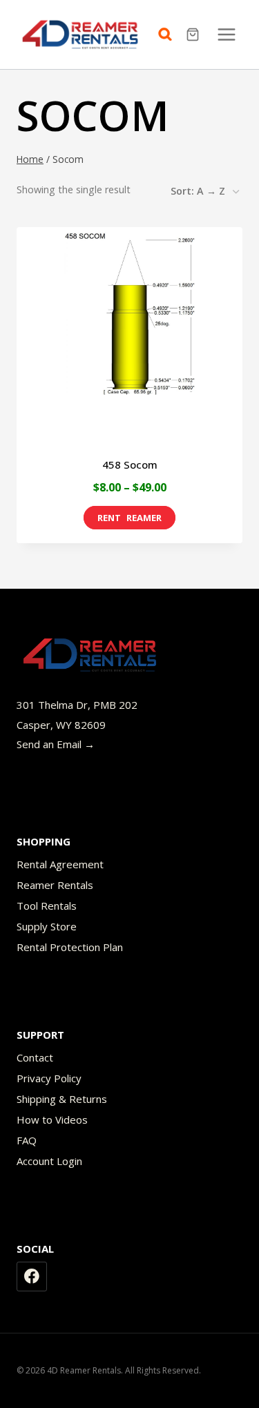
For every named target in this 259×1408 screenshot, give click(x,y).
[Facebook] (32, 1277)
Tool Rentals (47, 905)
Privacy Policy (49, 1078)
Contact (35, 1057)
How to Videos (52, 1119)
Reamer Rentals (55, 885)
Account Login (49, 1161)
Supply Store (47, 926)
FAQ (27, 1140)
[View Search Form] (168, 34)
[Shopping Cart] (194, 34)
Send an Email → (56, 744)
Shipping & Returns (62, 1099)
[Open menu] (226, 34)
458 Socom (129, 464)
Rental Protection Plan (70, 947)
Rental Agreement (60, 864)
